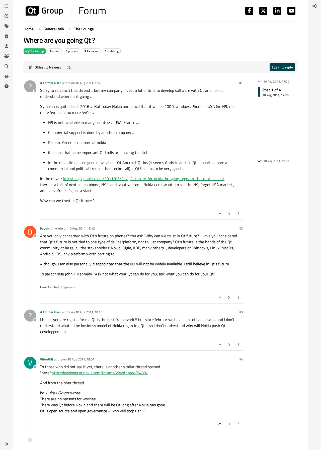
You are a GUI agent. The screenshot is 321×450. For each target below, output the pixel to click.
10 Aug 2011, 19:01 (80, 359)
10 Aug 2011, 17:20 (88, 82)
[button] (6, 444)
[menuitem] (314, 6)
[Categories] (6, 6)
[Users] (6, 46)
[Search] (6, 66)
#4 (241, 359)
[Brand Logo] (66, 11)
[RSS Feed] (69, 67)
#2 (241, 228)
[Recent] (6, 16)
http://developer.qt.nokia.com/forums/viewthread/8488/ (100, 373)
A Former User (50, 82)
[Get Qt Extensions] (6, 76)
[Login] (314, 6)
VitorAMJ (46, 359)
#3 (241, 312)
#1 (241, 82)
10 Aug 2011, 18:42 (81, 228)
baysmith (46, 228)
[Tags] (6, 26)
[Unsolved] (6, 86)
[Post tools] (238, 213)
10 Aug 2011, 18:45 (88, 312)
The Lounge (36, 51)
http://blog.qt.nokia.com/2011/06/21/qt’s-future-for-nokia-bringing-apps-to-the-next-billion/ (143, 179)
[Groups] (6, 56)
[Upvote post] (219, 213)
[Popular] (6, 36)
